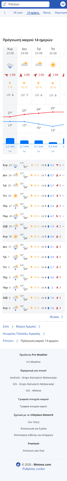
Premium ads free (33, 450)
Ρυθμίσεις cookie (34, 469)
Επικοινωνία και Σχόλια (33, 428)
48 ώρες (18, 12)
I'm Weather (33, 362)
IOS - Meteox (33, 390)
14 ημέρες (33, 12)
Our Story (33, 422)
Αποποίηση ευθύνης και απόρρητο (33, 435)
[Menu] (63, 4)
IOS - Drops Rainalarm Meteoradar (33, 384)
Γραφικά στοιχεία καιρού (33, 406)
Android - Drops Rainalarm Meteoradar (33, 377)
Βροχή (47, 12)
